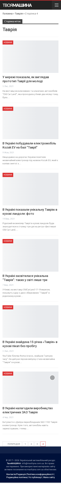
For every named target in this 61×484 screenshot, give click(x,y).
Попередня (13, 444)
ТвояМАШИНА (14, 463)
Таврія (19, 13)
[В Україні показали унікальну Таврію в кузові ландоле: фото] (30, 189)
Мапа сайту (49, 477)
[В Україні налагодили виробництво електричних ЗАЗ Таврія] (30, 388)
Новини (8, 42)
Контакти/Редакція (16, 474)
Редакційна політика (16, 477)
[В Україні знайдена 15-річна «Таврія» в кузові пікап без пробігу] (30, 321)
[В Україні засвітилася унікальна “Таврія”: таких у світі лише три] (30, 255)
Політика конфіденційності (40, 474)
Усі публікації (35, 477)
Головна (8, 13)
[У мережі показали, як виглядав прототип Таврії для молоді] (30, 56)
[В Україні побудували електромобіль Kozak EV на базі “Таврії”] (30, 123)
